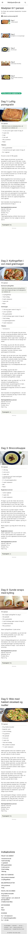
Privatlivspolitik (17, 927)
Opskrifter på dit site (18, 929)
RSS (11, 927)
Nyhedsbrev (7, 925)
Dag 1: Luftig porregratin (8, 103)
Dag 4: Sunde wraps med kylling (12, 591)
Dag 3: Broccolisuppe (13, 448)
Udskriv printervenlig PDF (10, 16)
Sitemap (6, 927)
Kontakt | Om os (17, 925)
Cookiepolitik (7, 929)
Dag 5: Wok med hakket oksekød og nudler (12, 701)
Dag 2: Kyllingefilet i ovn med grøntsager (12, 262)
